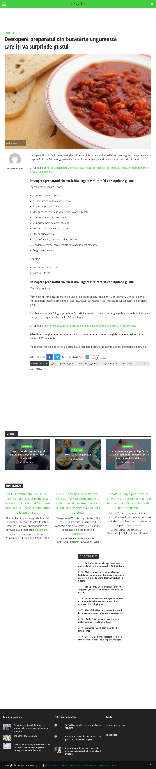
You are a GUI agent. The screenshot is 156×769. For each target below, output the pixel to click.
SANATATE (26, 446)
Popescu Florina (15, 168)
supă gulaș (126, 363)
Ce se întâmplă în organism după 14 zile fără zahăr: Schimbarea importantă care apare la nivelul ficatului (128, 455)
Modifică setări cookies (56, 765)
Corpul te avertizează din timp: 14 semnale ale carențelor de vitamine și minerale (27, 455)
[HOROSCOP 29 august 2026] (7, 738)
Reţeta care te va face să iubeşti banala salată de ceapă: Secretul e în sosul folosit (89, 325)
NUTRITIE (9, 32)
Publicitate (111, 735)
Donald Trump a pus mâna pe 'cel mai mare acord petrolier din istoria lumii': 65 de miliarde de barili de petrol (128, 501)
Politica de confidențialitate (83, 765)
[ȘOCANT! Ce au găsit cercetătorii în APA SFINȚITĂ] (59, 728)
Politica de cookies (108, 765)
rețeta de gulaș (110, 363)
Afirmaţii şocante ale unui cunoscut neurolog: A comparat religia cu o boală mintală (83, 751)
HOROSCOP (77, 450)
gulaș (54, 363)
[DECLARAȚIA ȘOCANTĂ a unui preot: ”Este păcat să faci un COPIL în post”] (59, 739)
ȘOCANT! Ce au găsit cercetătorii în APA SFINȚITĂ (83, 727)
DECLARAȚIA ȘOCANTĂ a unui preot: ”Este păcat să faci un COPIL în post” (83, 738)
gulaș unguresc (67, 363)
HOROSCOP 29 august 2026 (78, 454)
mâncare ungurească (89, 363)
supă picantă (142, 363)
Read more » (42, 529)
